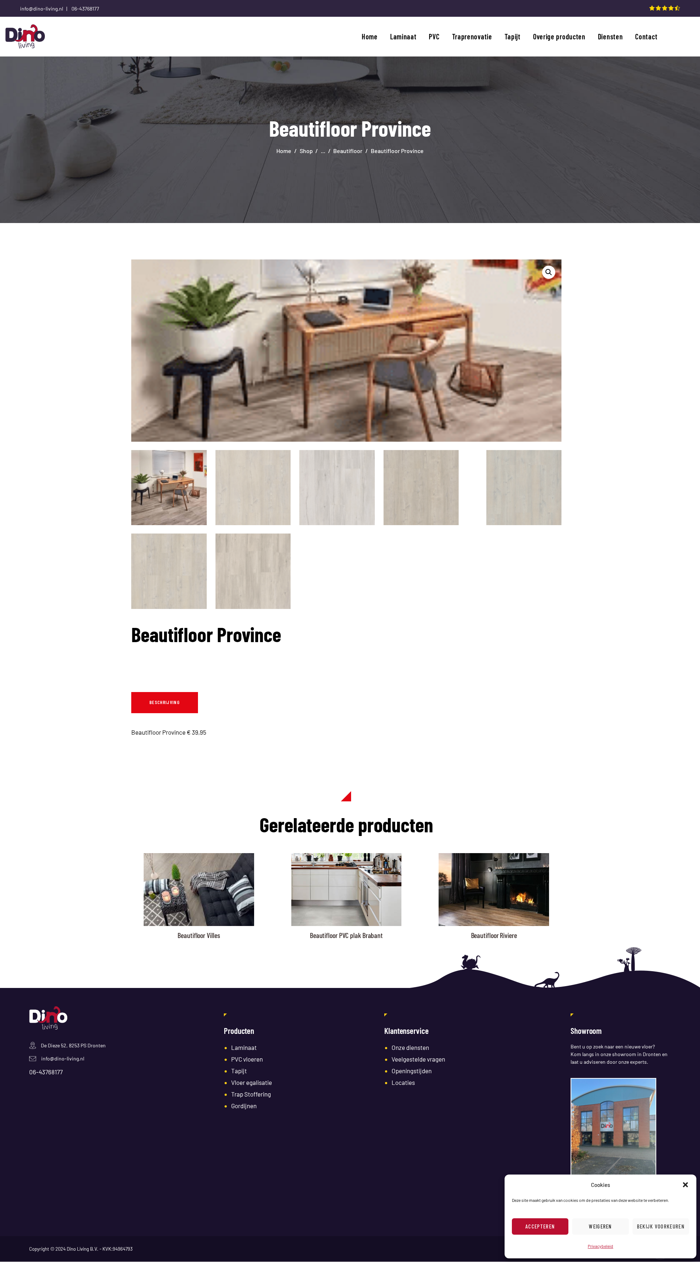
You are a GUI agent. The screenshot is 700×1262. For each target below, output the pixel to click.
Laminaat (244, 1047)
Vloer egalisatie (251, 1082)
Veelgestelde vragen (418, 1059)
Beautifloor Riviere (494, 935)
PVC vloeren (247, 1059)
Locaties (403, 1082)
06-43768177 (85, 8)
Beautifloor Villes (199, 935)
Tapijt (239, 1070)
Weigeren (600, 1226)
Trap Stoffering (251, 1094)
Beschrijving (164, 702)
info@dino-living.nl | (45, 8)
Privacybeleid (600, 1246)
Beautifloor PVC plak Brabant (346, 935)
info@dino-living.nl (62, 1058)
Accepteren (540, 1226)
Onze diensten (410, 1047)
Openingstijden (412, 1070)
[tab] (164, 702)
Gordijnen (244, 1105)
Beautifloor (347, 150)
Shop (306, 150)
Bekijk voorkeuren (661, 1226)
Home (283, 150)
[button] (685, 1184)
